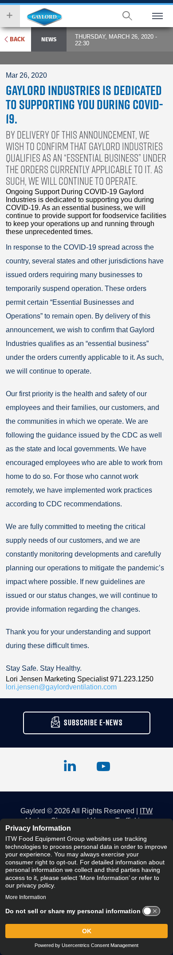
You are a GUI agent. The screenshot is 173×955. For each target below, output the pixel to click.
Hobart (44, 17)
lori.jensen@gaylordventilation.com (61, 687)
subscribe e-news (93, 722)
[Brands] (10, 16)
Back (17, 39)
